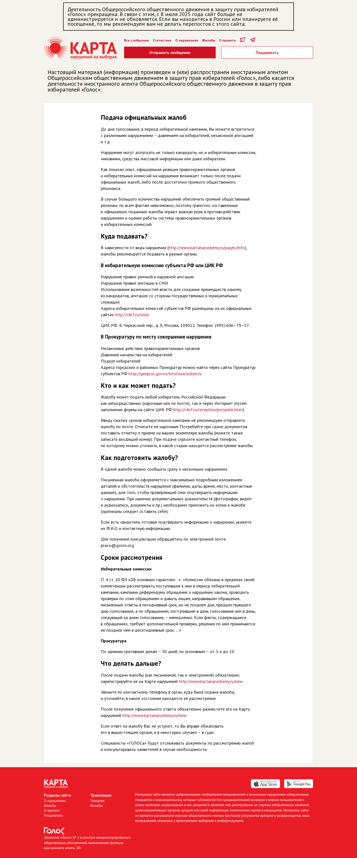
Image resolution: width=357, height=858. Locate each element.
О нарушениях (186, 40)
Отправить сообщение (169, 52)
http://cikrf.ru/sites (132, 314)
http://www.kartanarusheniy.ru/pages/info (207, 247)
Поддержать (267, 52)
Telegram (97, 801)
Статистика (162, 40)
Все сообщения (136, 40)
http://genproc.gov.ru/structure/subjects (165, 373)
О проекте (227, 40)
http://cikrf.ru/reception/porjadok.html (208, 409)
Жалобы (208, 40)
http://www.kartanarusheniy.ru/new (210, 681)
